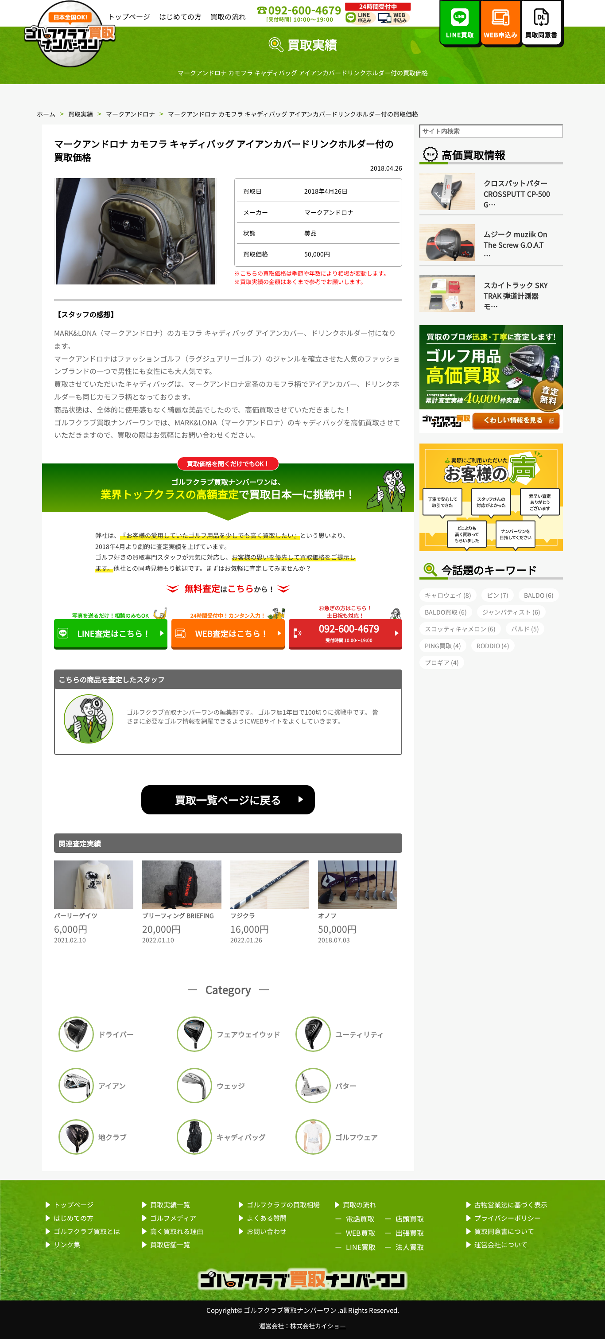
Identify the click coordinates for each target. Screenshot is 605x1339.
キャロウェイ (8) (448, 595)
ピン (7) (497, 595)
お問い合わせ (267, 1231)
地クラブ (112, 1137)
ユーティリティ (359, 1034)
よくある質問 (267, 1217)
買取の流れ (228, 16)
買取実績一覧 (170, 1204)
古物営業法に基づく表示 (510, 1204)
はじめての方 (180, 16)
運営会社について (500, 1244)
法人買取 (410, 1247)
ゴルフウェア (356, 1137)
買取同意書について (504, 1231)
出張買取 (410, 1232)
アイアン (112, 1085)
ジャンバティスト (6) (511, 611)
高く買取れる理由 (176, 1231)
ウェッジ (231, 1085)
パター (346, 1085)
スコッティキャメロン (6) (460, 628)
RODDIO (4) (493, 645)
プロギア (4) (442, 662)
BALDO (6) (539, 595)
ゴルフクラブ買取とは (87, 1231)
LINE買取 (361, 1247)
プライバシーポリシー (507, 1217)
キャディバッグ (241, 1137)
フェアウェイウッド (248, 1034)
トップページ (129, 16)
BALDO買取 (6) (446, 611)
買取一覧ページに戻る (228, 799)
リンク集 (67, 1244)
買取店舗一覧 (170, 1244)
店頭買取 (410, 1218)
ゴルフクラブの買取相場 (283, 1204)
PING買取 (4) (443, 645)
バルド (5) (525, 628)
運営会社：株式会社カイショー (302, 1325)
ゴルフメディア (173, 1217)
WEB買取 (360, 1232)
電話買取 (360, 1218)
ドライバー (116, 1034)
